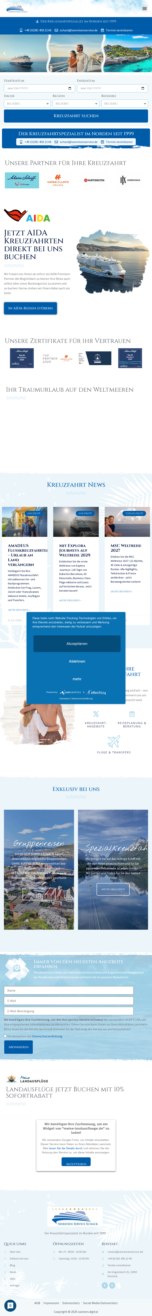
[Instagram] (112, 1285)
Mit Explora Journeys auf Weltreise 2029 (74, 550)
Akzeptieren (76, 1164)
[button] (145, 8)
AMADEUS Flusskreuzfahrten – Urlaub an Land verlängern (28, 555)
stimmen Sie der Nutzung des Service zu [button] (79, 1029)
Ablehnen (77, 661)
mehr (77, 679)
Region (59, 96)
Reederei (108, 96)
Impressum (64, 698)
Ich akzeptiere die (34, 1036)
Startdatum (14, 81)
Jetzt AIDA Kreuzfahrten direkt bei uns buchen (34, 245)
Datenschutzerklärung (47, 1036)
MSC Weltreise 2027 (126, 548)
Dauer (9, 96)
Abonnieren (18, 1047)
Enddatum (86, 81)
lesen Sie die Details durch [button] (29, 1029)
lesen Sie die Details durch (66, 1148)
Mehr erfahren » (19, 610)
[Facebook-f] (105, 1285)
